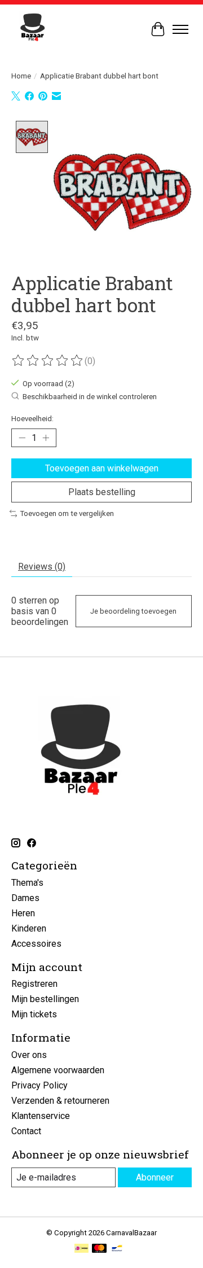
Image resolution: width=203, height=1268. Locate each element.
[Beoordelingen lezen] (48, 361)
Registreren (34, 983)
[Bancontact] (117, 1249)
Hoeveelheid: (32, 418)
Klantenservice (40, 1115)
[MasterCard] (99, 1249)
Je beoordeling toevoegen (133, 611)
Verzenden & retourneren (60, 1100)
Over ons (29, 1055)
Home (21, 76)
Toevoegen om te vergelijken (67, 513)
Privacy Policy (39, 1085)
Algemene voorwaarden (57, 1070)
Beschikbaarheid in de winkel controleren (90, 397)
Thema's (27, 882)
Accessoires (36, 943)
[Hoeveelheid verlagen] (22, 438)
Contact (26, 1131)
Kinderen (28, 928)
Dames (25, 898)
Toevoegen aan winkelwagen (101, 468)
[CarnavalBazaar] (32, 29)
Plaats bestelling (101, 492)
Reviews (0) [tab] (41, 566)
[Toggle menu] (180, 29)
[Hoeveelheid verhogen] (45, 438)
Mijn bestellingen (45, 999)
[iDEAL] (81, 1249)
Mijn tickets (34, 1014)
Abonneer (155, 1177)
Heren (23, 913)
